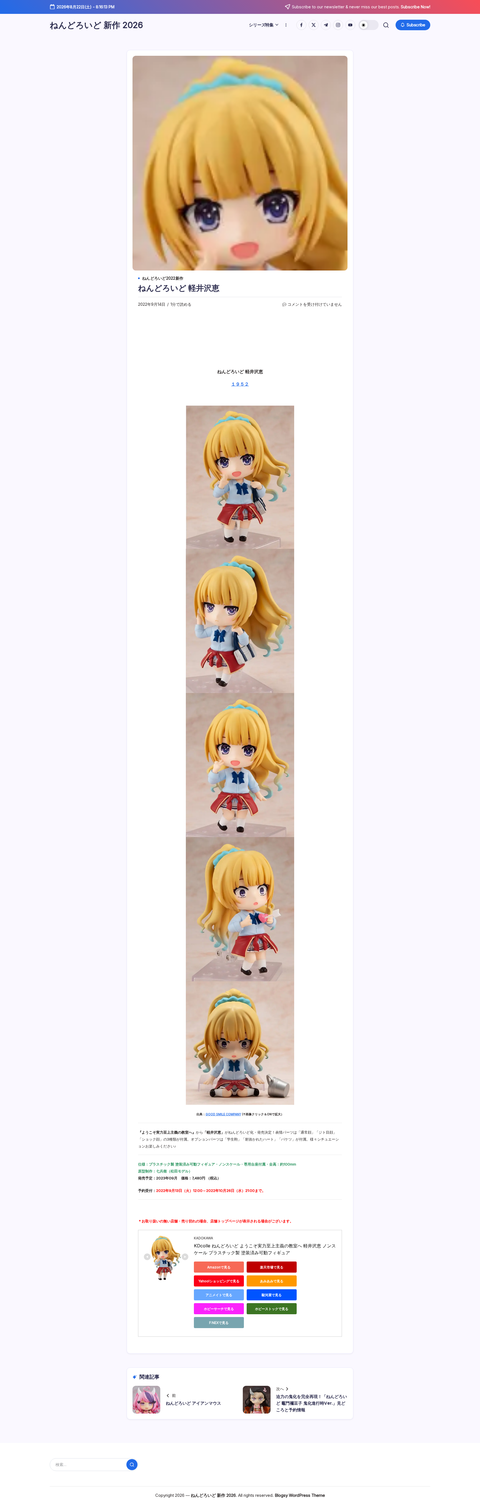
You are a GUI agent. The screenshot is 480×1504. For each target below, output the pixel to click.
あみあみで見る (271, 1281)
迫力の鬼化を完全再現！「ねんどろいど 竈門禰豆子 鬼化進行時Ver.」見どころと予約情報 (311, 1403)
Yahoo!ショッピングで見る (218, 1281)
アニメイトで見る (219, 1295)
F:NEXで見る (219, 1323)
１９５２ (240, 384)
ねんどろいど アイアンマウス (193, 1403)
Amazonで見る (219, 1267)
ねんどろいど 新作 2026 (96, 25)
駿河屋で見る (272, 1295)
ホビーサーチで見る (219, 1309)
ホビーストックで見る (271, 1309)
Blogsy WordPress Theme (300, 1495)
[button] (369, 25)
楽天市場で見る (271, 1267)
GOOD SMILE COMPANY (223, 1114)
